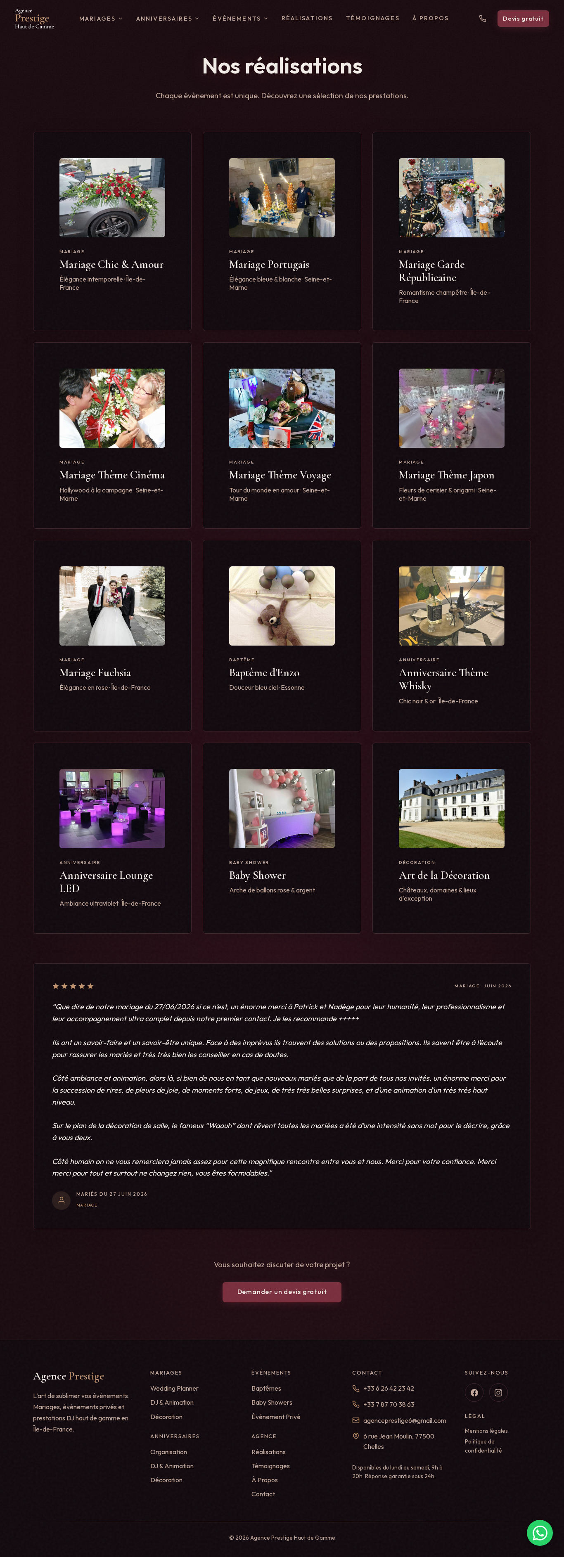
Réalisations (307, 18)
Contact (263, 1494)
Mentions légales (486, 1430)
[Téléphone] (483, 18)
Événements (237, 18)
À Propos (430, 18)
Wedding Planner (174, 1388)
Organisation (168, 1452)
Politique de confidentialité (483, 1446)
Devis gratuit (523, 18)
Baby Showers (271, 1402)
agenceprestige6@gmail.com (404, 1420)
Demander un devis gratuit (282, 1291)
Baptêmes (266, 1388)
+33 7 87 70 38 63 (389, 1404)
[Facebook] (474, 1392)
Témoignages (373, 18)
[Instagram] (498, 1392)
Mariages (97, 18)
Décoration (166, 1417)
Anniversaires (164, 18)
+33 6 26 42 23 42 (388, 1388)
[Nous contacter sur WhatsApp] (540, 1533)
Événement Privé (276, 1417)
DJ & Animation (172, 1402)
